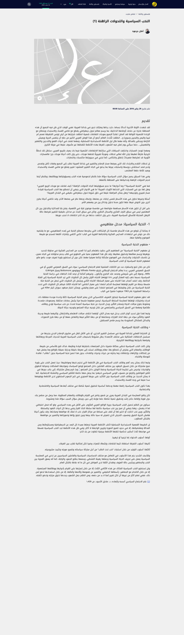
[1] (148, 481)
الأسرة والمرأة (107, 4)
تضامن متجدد (130, 14)
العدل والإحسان (143, 4)
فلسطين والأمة (94, 4)
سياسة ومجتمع (120, 4)
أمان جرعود (138, 31)
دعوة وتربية (132, 4)
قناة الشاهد (82, 4)
